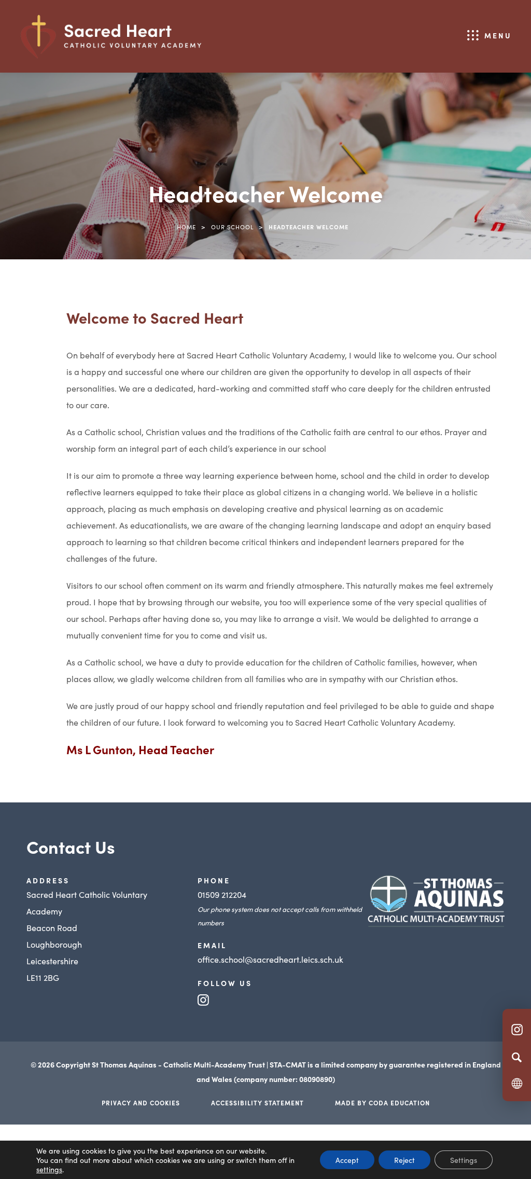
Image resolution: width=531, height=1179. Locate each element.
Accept (347, 1160)
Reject (404, 1160)
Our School (232, 227)
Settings (463, 1160)
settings (49, 1169)
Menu (498, 35)
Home (186, 227)
